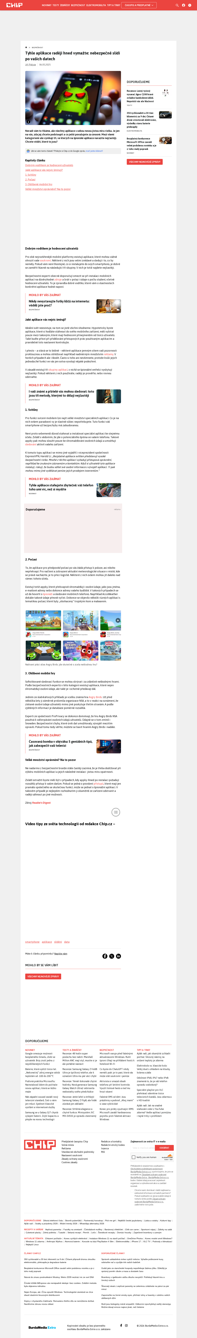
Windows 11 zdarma (35, 1241)
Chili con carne (132, 1229)
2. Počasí (30, 179)
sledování (30, 444)
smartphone (32, 941)
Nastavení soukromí (72, 1155)
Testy (55, 5)
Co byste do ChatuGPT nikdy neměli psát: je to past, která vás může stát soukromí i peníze (116, 1072)
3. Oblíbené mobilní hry (38, 184)
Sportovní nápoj (148, 1229)
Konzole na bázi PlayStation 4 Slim (98, 1241)
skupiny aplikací (58, 369)
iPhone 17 (136, 1241)
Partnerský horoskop (93, 1220)
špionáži (48, 594)
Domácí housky (124, 1232)
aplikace (47, 941)
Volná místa (68, 1145)
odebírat (164, 1148)
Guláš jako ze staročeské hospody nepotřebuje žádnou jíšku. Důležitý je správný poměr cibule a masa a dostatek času (134, 1269)
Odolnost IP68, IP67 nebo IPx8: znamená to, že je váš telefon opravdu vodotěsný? (153, 1081)
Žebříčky (65, 5)
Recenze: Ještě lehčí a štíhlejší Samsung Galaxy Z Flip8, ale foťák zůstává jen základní (79, 1100)
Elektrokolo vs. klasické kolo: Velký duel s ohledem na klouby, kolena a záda (153, 1069)
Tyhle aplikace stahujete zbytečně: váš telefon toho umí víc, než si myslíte (61, 487)
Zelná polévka (49, 1232)
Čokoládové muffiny (93, 1229)
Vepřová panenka (53, 1229)
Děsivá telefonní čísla (53, 1220)
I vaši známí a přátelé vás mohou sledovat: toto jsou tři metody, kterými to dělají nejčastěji (61, 393)
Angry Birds (95, 697)
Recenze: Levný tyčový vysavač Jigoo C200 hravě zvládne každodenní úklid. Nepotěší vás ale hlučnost (140, 96)
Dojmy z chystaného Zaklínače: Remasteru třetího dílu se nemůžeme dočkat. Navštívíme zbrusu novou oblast (59, 1302)
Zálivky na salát (165, 1229)
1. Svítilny (30, 174)
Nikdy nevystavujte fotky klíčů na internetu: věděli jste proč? (59, 303)
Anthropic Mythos (54, 1241)
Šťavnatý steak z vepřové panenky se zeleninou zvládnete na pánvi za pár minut (135, 1287)
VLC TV (146, 1241)
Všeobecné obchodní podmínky (78, 1152)
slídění (58, 941)
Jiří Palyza (30, 64)
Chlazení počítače (53, 1238)
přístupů (99, 783)
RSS (103, 1152)
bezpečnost (107, 1050)
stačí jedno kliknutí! (94, 151)
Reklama (66, 1148)
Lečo (93, 1232)
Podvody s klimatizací (162, 1241)
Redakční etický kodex (113, 1145)
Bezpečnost (78, 5)
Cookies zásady (69, 1162)
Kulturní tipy (165, 1220)
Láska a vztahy (151, 1220)
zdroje (58, 279)
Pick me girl (110, 1220)
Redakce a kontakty (111, 1141)
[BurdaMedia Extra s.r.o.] (40, 1145)
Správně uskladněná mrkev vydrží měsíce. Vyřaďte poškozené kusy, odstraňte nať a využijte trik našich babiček (132, 1260)
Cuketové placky (33, 1232)
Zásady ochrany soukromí (75, 1159)
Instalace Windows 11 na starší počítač (107, 1238)
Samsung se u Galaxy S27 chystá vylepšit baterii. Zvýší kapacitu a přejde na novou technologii (42, 1116)
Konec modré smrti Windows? (158, 1238)
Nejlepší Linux (32, 1244)
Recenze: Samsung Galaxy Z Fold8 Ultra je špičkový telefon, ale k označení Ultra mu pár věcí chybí (79, 1072)
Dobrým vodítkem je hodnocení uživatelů (49, 165)
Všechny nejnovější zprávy (43, 976)
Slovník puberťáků (73, 1220)
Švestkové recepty (106, 1232)
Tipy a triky (113, 5)
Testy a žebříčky (72, 1050)
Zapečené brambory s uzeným (148, 1232)
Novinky (46, 5)
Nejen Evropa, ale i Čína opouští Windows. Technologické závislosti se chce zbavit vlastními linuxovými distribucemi (58, 1293)
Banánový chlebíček (114, 1229)
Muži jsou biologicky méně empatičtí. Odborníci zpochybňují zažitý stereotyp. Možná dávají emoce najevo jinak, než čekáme (136, 1305)
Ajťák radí (28, 1223)
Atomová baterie (72, 1241)
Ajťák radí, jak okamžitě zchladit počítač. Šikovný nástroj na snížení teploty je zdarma (153, 1057)
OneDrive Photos (135, 1238)
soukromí (45, 260)
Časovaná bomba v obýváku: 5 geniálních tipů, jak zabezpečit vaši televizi (60, 743)
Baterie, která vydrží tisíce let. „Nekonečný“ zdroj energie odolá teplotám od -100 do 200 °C (42, 1072)
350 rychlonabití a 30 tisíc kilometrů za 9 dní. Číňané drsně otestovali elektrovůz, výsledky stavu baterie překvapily (141, 120)
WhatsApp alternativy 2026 (92, 1223)
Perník (86, 1232)
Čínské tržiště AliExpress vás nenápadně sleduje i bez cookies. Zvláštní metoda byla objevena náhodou (60, 1284)
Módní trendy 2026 (68, 1223)
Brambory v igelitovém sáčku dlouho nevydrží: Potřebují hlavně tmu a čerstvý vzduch (133, 1278)
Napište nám (60, 953)
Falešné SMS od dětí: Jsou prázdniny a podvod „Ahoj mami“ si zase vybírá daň (117, 1100)
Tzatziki (61, 1232)
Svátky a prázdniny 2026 (46, 1223)
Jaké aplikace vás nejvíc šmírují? (44, 170)
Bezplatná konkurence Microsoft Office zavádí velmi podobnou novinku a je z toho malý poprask (141, 143)
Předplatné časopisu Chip (75, 1141)
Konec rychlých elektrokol (75, 1238)
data (67, 941)
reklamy (108, 354)
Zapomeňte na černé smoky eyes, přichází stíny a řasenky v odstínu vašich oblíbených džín (135, 1296)
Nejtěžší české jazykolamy (130, 1220)
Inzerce (105, 1148)
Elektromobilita (96, 5)
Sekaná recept (74, 1232)
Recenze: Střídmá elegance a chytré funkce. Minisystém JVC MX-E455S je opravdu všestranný (79, 1112)
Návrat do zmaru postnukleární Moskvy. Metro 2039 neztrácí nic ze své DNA (59, 1277)
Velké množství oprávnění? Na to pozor (48, 189)
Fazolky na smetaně (72, 1229)
